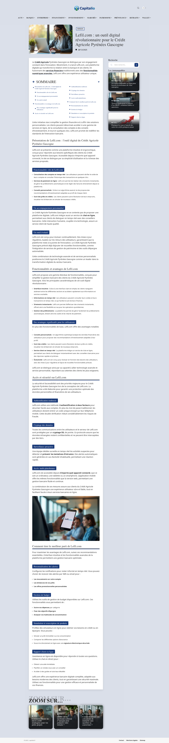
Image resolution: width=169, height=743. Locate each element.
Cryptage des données (78, 90)
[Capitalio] (84, 8)
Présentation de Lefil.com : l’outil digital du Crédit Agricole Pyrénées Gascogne (48, 87)
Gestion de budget (76, 109)
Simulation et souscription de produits (82, 113)
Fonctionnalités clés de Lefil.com (47, 92)
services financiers (54, 70)
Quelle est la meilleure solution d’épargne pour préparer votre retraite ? (64, 720)
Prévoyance (88, 714)
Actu (35, 716)
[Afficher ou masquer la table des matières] (78, 82)
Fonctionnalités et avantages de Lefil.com (47, 104)
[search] (138, 8)
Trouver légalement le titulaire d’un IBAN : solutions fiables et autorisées (122, 105)
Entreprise (117, 80)
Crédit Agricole (42, 62)
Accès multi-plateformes (78, 98)
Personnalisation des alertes (79, 106)
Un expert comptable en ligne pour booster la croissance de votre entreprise (123, 85)
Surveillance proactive (78, 94)
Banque (80, 29)
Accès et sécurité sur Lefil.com (44, 113)
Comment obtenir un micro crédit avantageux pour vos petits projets (40, 721)
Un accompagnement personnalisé (47, 96)
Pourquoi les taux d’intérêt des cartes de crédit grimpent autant (122, 126)
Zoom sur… (46, 700)
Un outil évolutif (42, 100)
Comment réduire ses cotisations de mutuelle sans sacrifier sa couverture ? (91, 720)
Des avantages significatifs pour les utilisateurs (47, 108)
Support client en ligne (78, 117)
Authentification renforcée (79, 87)
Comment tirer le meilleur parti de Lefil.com (82, 102)
